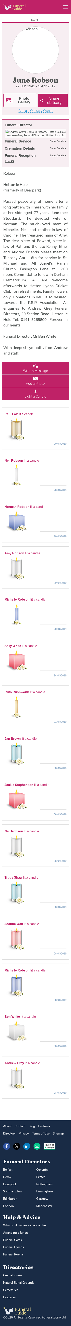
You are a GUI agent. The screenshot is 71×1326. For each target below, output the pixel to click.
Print (8, 161)
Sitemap (58, 1133)
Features (44, 1126)
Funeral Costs (12, 1240)
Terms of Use (41, 1133)
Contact (20, 1126)
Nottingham (44, 1184)
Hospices (9, 1297)
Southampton (12, 1191)
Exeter (40, 1177)
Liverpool (9, 1184)
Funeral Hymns (13, 1247)
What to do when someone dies (24, 1225)
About (7, 1126)
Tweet (34, 20)
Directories (18, 1267)
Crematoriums (12, 1275)
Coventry (42, 1169)
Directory (9, 1133)
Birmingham (44, 1191)
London (8, 1206)
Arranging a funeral (16, 1232)
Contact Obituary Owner (36, 110)
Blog (32, 1126)
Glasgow (42, 1198)
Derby (7, 1177)
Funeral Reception (20, 155)
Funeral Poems (13, 1254)
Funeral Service (18, 141)
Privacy (24, 1133)
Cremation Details (20, 148)
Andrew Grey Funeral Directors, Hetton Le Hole (35, 135)
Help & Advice (21, 1217)
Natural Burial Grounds (18, 1282)
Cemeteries (10, 1290)
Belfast (7, 1169)
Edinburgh (10, 1198)
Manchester (44, 1206)
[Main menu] (65, 6)
